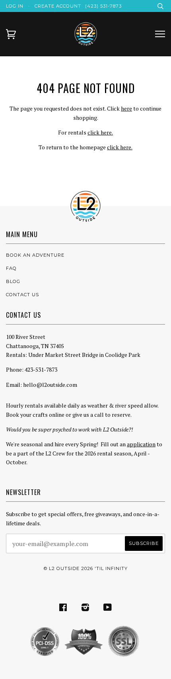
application (141, 444)
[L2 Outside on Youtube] (107, 609)
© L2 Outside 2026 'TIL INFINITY (86, 568)
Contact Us (22, 294)
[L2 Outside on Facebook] (63, 609)
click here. (100, 132)
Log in (14, 6)
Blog (13, 281)
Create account (58, 6)
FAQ (11, 268)
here (126, 108)
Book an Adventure (35, 255)
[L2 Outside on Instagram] (85, 609)
